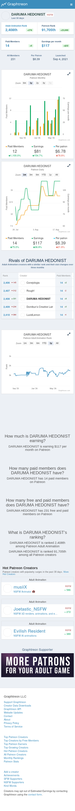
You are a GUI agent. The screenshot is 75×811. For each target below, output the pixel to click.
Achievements (11, 775)
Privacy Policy (11, 723)
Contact (8, 716)
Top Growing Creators (16, 747)
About (7, 719)
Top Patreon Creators (16, 737)
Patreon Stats (11, 761)
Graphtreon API (12, 709)
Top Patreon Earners (15, 744)
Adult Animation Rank (16, 25)
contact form (35, 794)
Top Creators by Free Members (21, 740)
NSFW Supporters (14, 782)
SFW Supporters (13, 778)
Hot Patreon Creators (15, 751)
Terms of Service (13, 726)
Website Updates (13, 712)
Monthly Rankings (14, 758)
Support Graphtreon (15, 702)
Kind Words (10, 785)
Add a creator (11, 771)
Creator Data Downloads (17, 705)
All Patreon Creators (15, 754)
